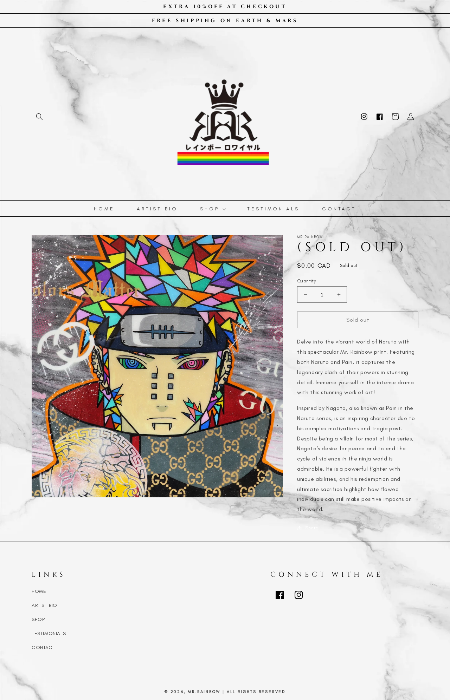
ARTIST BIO (44, 605)
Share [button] (312, 528)
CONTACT (43, 647)
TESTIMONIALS (49, 633)
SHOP (38, 619)
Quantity (306, 280)
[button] (39, 116)
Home (39, 591)
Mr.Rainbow (204, 691)
